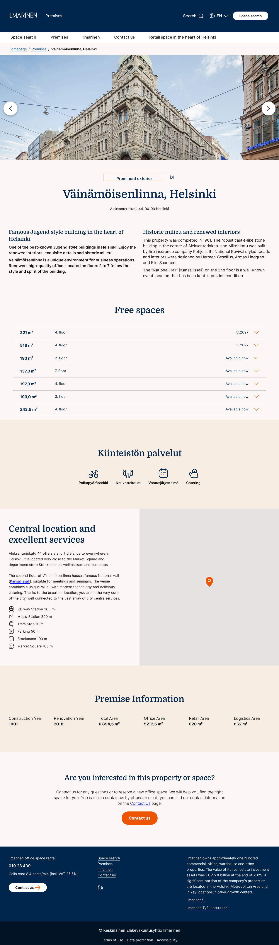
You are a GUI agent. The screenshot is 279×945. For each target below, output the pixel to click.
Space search (250, 16)
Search (189, 16)
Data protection (140, 940)
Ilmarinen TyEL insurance (207, 908)
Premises (59, 37)
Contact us (124, 37)
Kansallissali (20, 581)
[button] (219, 16)
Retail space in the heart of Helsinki (182, 37)
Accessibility (167, 940)
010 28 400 (20, 866)
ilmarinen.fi (195, 900)
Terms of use (112, 940)
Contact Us (140, 803)
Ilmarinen (91, 37)
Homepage (18, 49)
